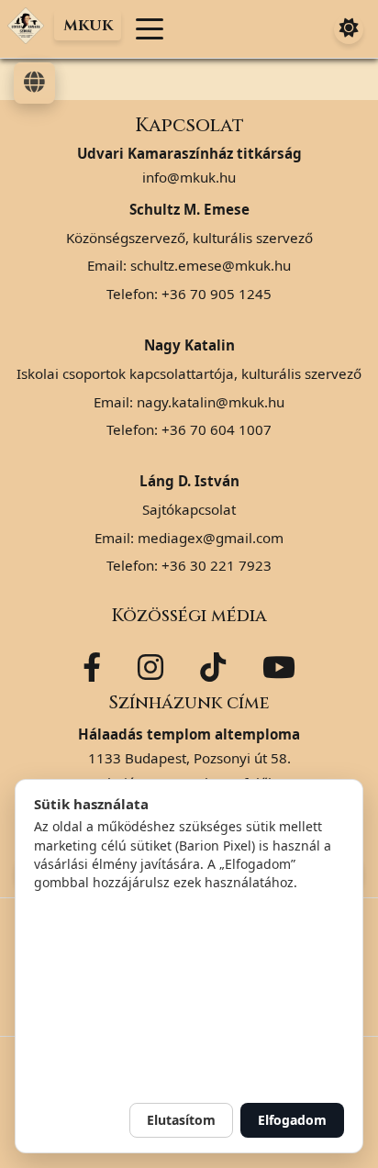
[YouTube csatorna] (279, 667)
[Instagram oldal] (150, 667)
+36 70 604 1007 (216, 429)
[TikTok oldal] (213, 667)
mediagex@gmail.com (211, 537)
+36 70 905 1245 (216, 293)
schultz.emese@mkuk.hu (210, 265)
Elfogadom (292, 1120)
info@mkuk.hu (189, 177)
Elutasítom (181, 1120)
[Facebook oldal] (91, 667)
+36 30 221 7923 (216, 565)
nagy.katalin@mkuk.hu (210, 402)
